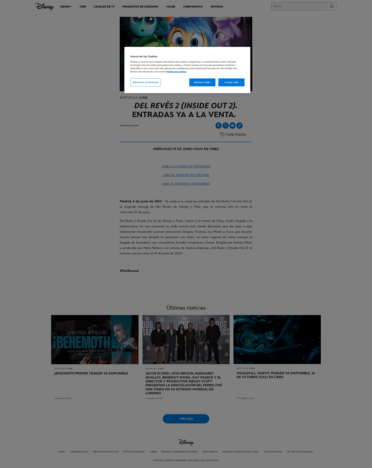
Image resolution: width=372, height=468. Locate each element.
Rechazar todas (202, 82)
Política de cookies (176, 71)
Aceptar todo (231, 82)
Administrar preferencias (145, 82)
